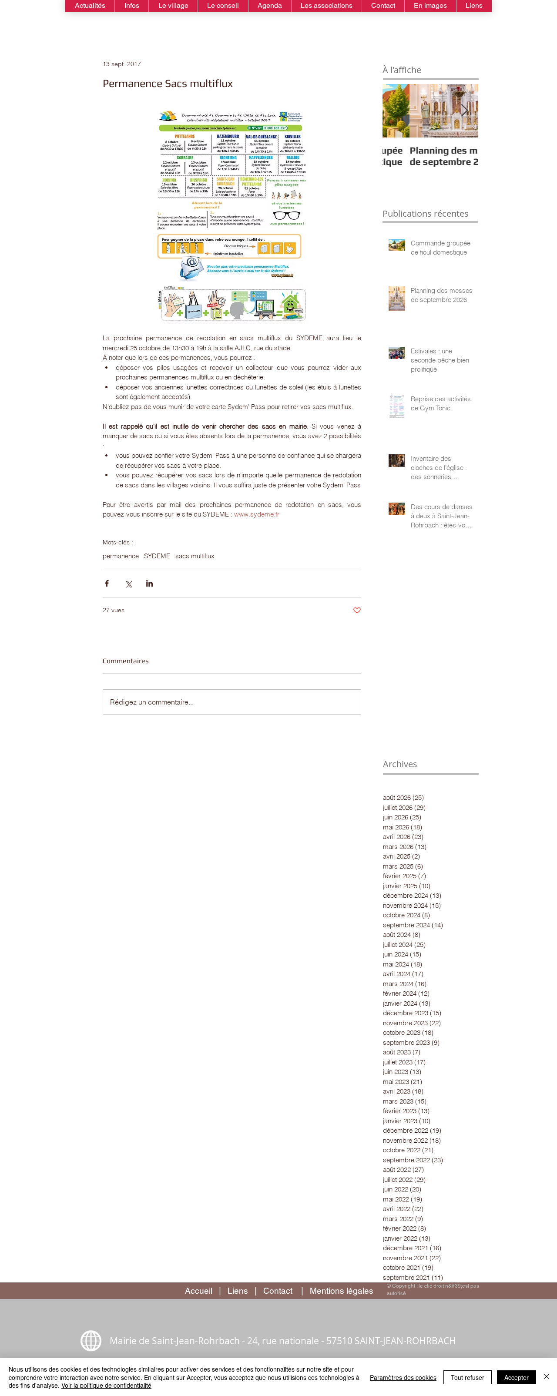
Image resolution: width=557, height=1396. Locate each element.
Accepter (516, 1377)
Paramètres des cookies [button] (403, 1377)
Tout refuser (467, 1377)
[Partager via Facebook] (107, 583)
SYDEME (157, 556)
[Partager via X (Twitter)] (128, 583)
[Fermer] (546, 1377)
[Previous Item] (396, 110)
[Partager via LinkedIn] (149, 583)
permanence (121, 556)
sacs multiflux (195, 556)
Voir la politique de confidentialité (106, 1385)
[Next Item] (464, 110)
